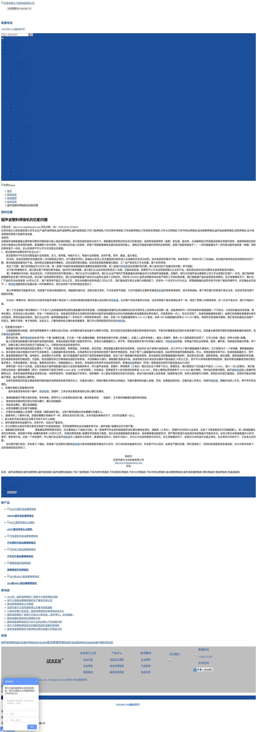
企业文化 (18, 165)
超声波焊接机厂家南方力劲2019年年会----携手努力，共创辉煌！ (40, 614)
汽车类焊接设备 (21, 61)
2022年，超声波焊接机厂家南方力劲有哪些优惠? (32, 597)
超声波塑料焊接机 (22, 75)
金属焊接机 (13, 54)
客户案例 (18, 115)
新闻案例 (18, 100)
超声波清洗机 (20, 93)
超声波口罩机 (20, 90)
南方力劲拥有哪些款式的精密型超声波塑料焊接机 (33, 625)
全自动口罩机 (117, 659)
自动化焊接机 (117, 666)
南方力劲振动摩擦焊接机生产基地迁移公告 (29, 600)
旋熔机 (16, 86)
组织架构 (18, 168)
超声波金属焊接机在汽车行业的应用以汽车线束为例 (34, 622)
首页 (9, 43)
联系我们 (18, 161)
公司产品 (12, 57)
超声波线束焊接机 (22, 129)
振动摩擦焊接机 (21, 65)
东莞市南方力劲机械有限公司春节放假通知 (29, 607)
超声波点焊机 (20, 79)
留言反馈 (12, 179)
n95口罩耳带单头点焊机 (19, 529)
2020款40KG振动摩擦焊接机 (22, 583)
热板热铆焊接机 (21, 68)
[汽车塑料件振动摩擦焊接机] (22, 536)
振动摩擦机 (13, 50)
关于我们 (12, 154)
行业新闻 (18, 107)
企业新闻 (146, 659)
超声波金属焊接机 (22, 72)
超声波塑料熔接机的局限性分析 (23, 618)
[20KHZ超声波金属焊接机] (21, 509)
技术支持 (18, 111)
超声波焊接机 (8, 642)
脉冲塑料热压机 (104, 642)
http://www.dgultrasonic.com (128, 462)
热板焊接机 (90, 643)
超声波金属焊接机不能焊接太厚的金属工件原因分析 (34, 629)
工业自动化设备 (21, 82)
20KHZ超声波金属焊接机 (20, 516)
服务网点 (18, 175)
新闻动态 (12, 194)
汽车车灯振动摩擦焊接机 (20, 556)
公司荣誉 (18, 172)
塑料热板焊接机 (21, 140)
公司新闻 (18, 104)
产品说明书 (19, 118)
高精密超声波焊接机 (18, 570)
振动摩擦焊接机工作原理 (20, 604)
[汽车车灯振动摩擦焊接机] (21, 549)
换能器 (126, 266)
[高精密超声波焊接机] (19, 563)
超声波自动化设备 (22, 143)
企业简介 (18, 157)
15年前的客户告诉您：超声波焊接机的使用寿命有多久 (35, 611)
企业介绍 (88, 659)
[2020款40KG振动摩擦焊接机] (23, 576)
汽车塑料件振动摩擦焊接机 (21, 543)
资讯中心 (12, 97)
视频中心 (12, 122)
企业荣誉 (88, 666)
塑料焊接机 (13, 47)
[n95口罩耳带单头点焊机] (21, 522)
